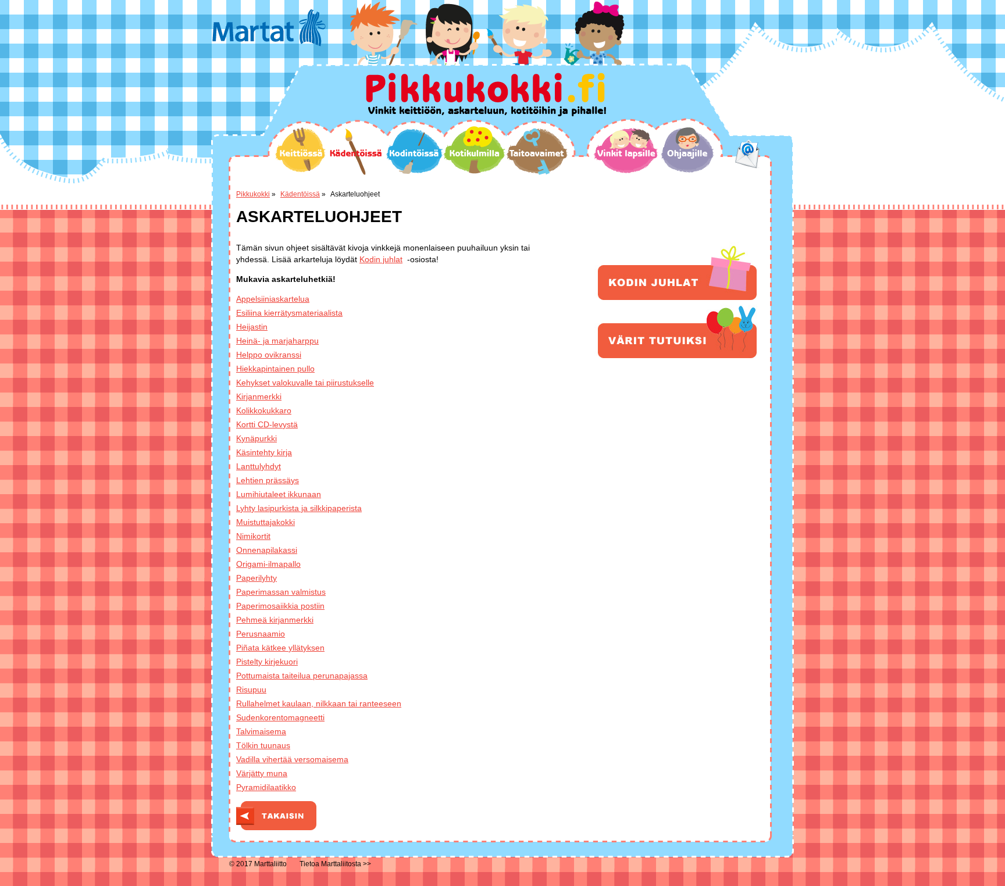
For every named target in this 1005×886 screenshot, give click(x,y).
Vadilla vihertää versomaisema (292, 759)
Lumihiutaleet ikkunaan (278, 494)
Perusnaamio (260, 633)
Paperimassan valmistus (281, 591)
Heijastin (252, 326)
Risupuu (251, 689)
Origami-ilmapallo (268, 564)
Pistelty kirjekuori (267, 661)
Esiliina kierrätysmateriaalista (289, 312)
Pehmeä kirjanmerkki (274, 619)
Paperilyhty (256, 578)
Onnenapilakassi (266, 550)
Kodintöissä (414, 151)
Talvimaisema (261, 731)
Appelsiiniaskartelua (272, 298)
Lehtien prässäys (267, 480)
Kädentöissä (355, 151)
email (747, 154)
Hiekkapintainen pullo (275, 368)
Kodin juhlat (380, 259)
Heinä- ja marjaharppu (277, 340)
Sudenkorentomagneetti (280, 717)
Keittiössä (300, 149)
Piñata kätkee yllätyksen (280, 647)
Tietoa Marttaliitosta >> (335, 864)
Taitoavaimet (537, 151)
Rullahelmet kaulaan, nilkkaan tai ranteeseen (318, 703)
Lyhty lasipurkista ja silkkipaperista (299, 508)
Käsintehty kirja (264, 452)
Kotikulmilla (474, 150)
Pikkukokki (253, 194)
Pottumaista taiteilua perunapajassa (302, 675)
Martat (269, 28)
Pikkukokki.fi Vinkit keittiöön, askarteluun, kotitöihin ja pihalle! (486, 94)
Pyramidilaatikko (266, 787)
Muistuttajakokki (265, 522)
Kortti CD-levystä (267, 424)
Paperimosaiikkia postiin (280, 605)
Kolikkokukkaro (263, 410)
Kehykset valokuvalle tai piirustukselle (305, 382)
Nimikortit (253, 536)
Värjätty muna (261, 773)
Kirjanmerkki (258, 396)
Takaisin (276, 815)
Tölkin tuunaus (263, 745)
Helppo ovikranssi (268, 354)
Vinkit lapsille (626, 150)
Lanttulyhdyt (258, 466)
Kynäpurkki (256, 438)
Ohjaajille (687, 150)
